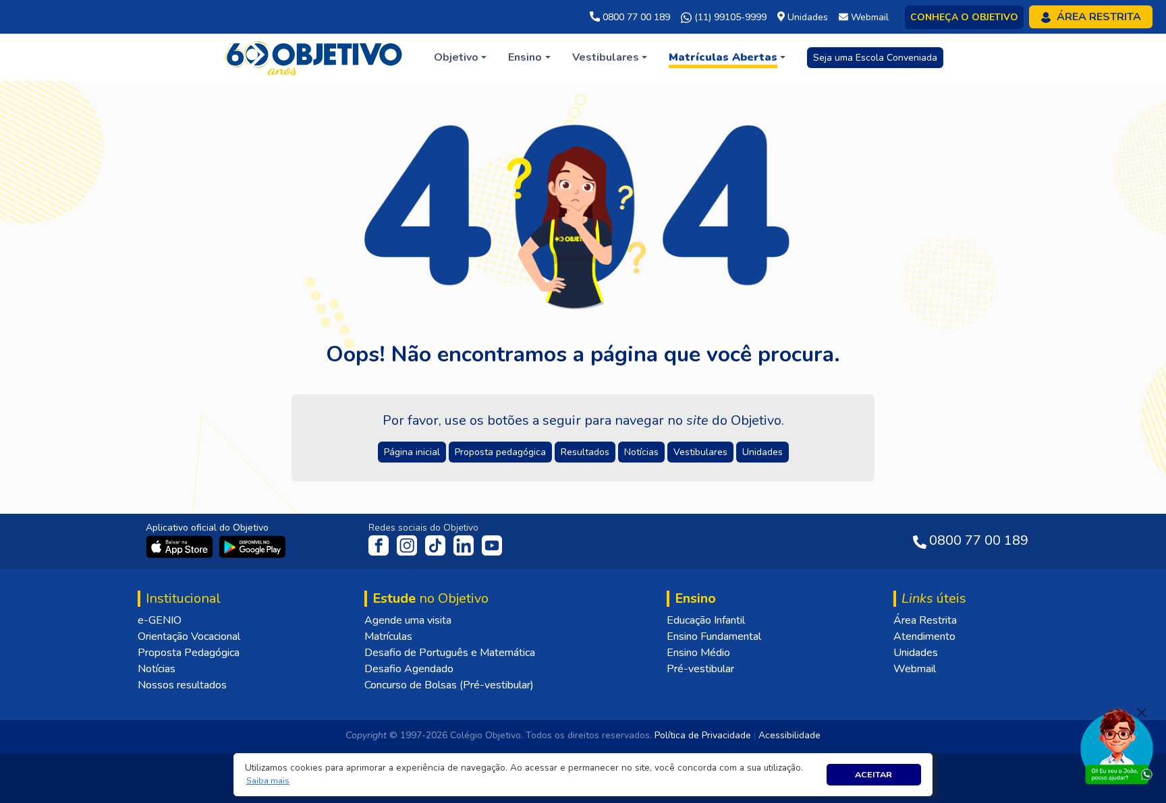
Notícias (156, 668)
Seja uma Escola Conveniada (875, 57)
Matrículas (388, 636)
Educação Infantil (706, 620)
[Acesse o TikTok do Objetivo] (436, 544)
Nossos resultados (182, 685)
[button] (267, 781)
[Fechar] (1141, 712)
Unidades (915, 652)
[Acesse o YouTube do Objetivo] (492, 544)
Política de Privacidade (703, 735)
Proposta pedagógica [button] (500, 452)
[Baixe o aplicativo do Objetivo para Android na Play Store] (252, 546)
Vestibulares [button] (700, 452)
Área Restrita (925, 620)
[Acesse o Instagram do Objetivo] (408, 544)
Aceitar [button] (873, 774)
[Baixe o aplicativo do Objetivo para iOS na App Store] (181, 546)
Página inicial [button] (412, 452)
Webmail (914, 668)
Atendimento (924, 636)
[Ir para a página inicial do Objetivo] (315, 56)
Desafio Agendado (408, 668)
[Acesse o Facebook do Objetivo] (381, 544)
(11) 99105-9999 (729, 17)
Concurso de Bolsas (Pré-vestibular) (449, 685)
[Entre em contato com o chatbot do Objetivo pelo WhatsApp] (1117, 745)
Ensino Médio (698, 652)
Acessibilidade (789, 735)
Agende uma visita (407, 620)
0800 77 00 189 (635, 17)
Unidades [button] (762, 452)
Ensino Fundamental (714, 636)
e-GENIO (160, 620)
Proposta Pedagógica (189, 652)
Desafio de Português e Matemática (449, 652)
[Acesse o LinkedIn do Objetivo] (465, 544)
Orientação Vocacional (189, 636)
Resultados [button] (585, 452)
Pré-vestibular (700, 668)
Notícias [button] (641, 452)
